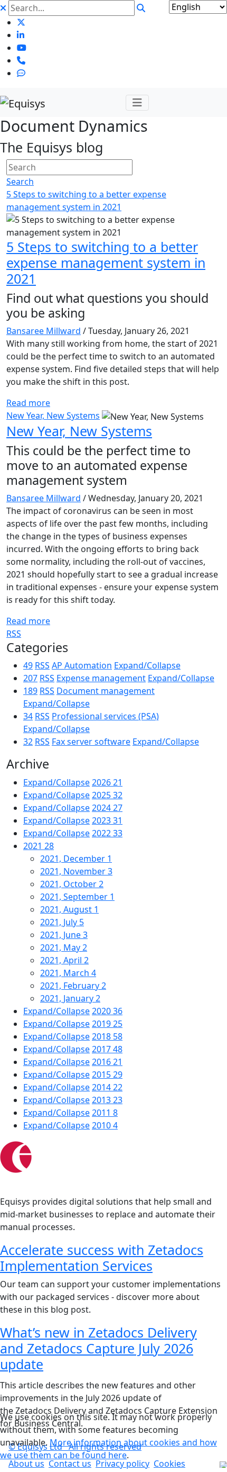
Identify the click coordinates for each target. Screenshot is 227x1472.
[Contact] (21, 60)
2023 (107, 820)
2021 (38, 846)
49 (28, 665)
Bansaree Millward (43, 331)
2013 (107, 1100)
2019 (107, 1024)
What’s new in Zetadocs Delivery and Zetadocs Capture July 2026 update (98, 1348)
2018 (107, 1036)
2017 (107, 1049)
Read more (28, 403)
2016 (107, 1062)
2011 (105, 1112)
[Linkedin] (20, 35)
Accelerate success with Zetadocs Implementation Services (101, 1258)
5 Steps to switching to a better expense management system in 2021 (105, 262)
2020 (107, 1011)
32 (28, 741)
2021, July (62, 922)
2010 (105, 1125)
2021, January (70, 998)
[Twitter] (21, 22)
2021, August (69, 909)
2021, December (76, 858)
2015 (107, 1074)
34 (28, 716)
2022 (107, 833)
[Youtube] (21, 47)
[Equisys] (22, 102)
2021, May (63, 947)
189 (30, 691)
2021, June (64, 935)
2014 (107, 1087)
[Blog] (21, 73)
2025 (107, 795)
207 (30, 678)
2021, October (71, 884)
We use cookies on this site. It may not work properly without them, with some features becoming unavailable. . (108, 1436)
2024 (107, 808)
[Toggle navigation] (137, 103)
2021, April (64, 960)
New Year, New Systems (53, 415)
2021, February (73, 985)
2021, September (77, 896)
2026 (107, 782)
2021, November (76, 871)
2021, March (68, 973)
